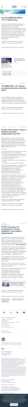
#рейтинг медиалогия (18, 299)
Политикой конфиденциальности (16, 401)
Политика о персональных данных (8, 382)
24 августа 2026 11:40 (22, 223)
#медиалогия (5, 301)
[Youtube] (24, 312)
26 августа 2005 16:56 (22, 83)
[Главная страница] (14, 7)
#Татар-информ (6, 299)
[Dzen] (17, 312)
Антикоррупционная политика (7, 384)
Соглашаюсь (14, 404)
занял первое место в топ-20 (9, 258)
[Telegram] (10, 312)
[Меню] (25, 6)
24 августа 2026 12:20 (12, 127)
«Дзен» (16, 47)
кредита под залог (6, 145)
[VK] (4, 312)
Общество (3, 83)
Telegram (21, 47)
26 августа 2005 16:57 (22, 15)
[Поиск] (2, 7)
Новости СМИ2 (6, 73)
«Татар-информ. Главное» (12, 43)
